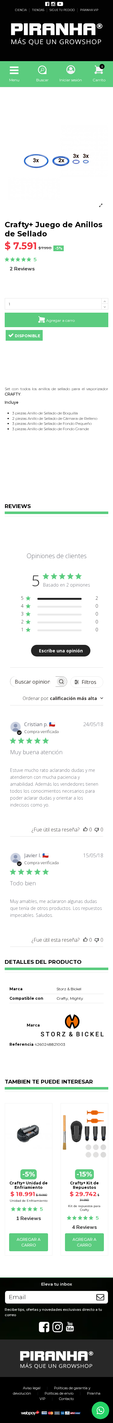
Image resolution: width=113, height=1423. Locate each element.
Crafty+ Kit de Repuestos (84, 1185)
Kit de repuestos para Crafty (84, 1208)
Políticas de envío (59, 1393)
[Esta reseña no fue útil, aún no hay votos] (96, 829)
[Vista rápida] (28, 1156)
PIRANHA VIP (89, 10)
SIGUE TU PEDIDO (62, 10)
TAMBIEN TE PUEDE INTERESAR (49, 1082)
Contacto (66, 1399)
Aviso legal (31, 1388)
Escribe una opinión (61, 651)
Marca (33, 1025)
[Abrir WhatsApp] (100, 1410)
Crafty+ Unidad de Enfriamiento (28, 1185)
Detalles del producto (43, 962)
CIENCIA (21, 10)
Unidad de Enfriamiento (28, 1200)
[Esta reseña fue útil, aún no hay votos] (85, 829)
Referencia (21, 1044)
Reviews (18, 506)
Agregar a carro (60, 320)
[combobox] (63, 698)
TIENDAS (38, 10)
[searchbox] (33, 681)
